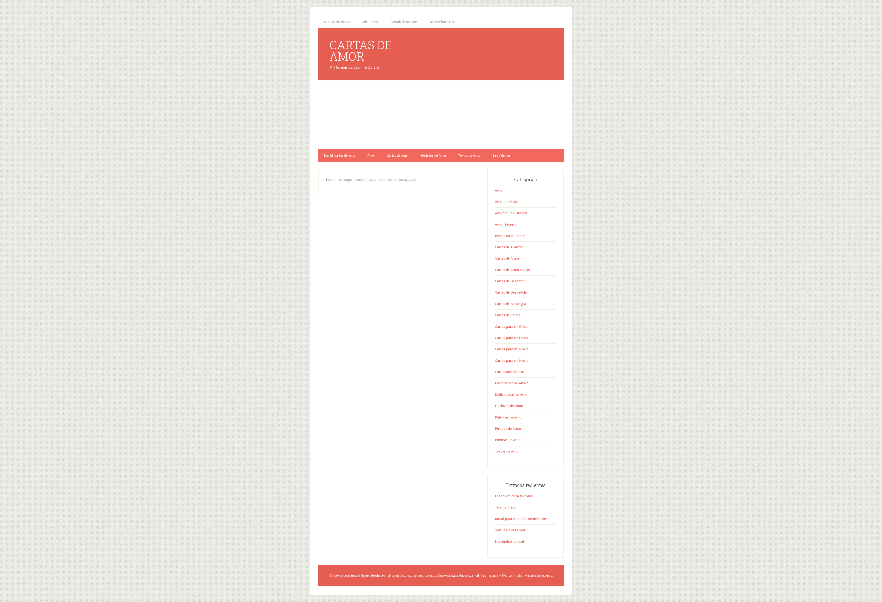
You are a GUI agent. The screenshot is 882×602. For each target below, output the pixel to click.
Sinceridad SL (396, 575)
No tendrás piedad (509, 542)
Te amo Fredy (505, 507)
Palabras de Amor (509, 417)
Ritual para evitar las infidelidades (521, 519)
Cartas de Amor (507, 258)
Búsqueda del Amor (510, 236)
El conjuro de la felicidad (514, 496)
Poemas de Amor (508, 440)
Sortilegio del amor (510, 530)
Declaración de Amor (511, 383)
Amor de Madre (507, 202)
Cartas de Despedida (511, 292)
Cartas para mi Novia (511, 349)
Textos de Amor (507, 451)
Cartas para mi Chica (511, 327)
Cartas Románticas (510, 372)
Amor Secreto (506, 224)
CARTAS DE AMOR (360, 50)
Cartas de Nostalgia (510, 304)
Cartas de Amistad (509, 247)
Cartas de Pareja (507, 315)
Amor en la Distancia (511, 213)
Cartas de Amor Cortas (513, 270)
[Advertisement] (441, 115)
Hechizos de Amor (509, 406)
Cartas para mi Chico (511, 338)
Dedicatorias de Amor (512, 395)
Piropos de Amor (508, 429)
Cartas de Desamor (510, 281)
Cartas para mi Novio (512, 361)
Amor (499, 190)
